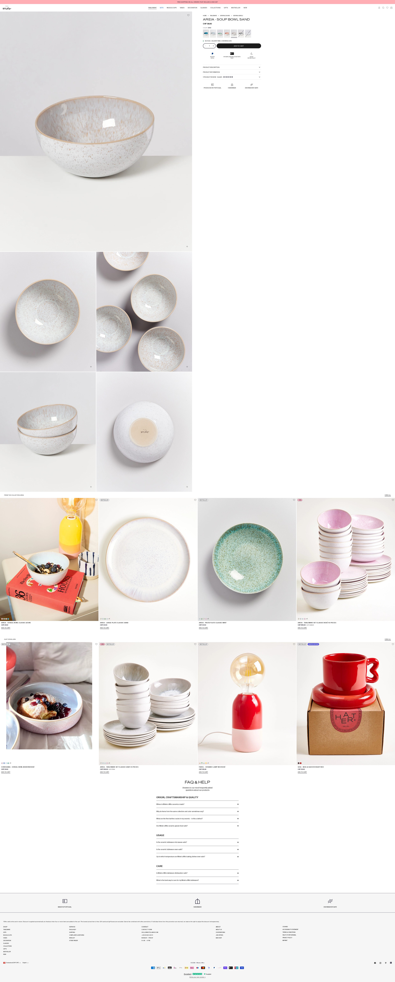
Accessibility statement (290, 929)
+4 (10, 619)
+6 (10, 763)
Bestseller (235, 8)
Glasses (203, 8)
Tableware (152, 8)
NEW (245, 8)
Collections (215, 8)
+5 (109, 619)
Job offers (219, 935)
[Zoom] (187, 246)
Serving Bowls (238, 15)
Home (205, 15)
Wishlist (72, 938)
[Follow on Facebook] (375, 963)
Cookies (285, 926)
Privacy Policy (287, 937)
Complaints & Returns (76, 935)
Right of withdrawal (289, 935)
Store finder (73, 940)
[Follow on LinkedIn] (391, 963)
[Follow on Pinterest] (386, 963)
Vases (182, 8)
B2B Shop (219, 938)
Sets (161, 8)
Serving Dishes (225, 15)
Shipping (72, 932)
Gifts (226, 8)
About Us (219, 929)
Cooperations (220, 932)
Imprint (285, 940)
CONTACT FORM (147, 929)
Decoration (192, 8)
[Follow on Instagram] (380, 963)
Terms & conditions (289, 932)
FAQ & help (72, 929)
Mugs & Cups (172, 8)
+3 (208, 763)
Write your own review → (197, 977)
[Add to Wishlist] (188, 15)
